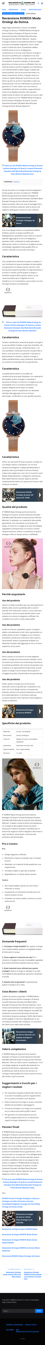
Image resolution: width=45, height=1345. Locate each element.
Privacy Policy (31, 1324)
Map (17, 1330)
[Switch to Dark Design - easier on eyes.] (38, 3)
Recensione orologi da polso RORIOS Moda (19, 1229)
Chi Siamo (10, 1330)
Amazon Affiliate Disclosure (27, 1331)
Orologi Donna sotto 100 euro (13, 13)
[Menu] (3, 3)
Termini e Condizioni (14, 1324)
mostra (16, 182)
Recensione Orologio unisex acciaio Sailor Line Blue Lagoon (12, 1274)
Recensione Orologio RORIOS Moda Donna (19, 1234)
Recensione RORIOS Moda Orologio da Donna (21, 1256)
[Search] (42, 3)
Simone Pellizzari (31, 13)
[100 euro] (21, 3)
